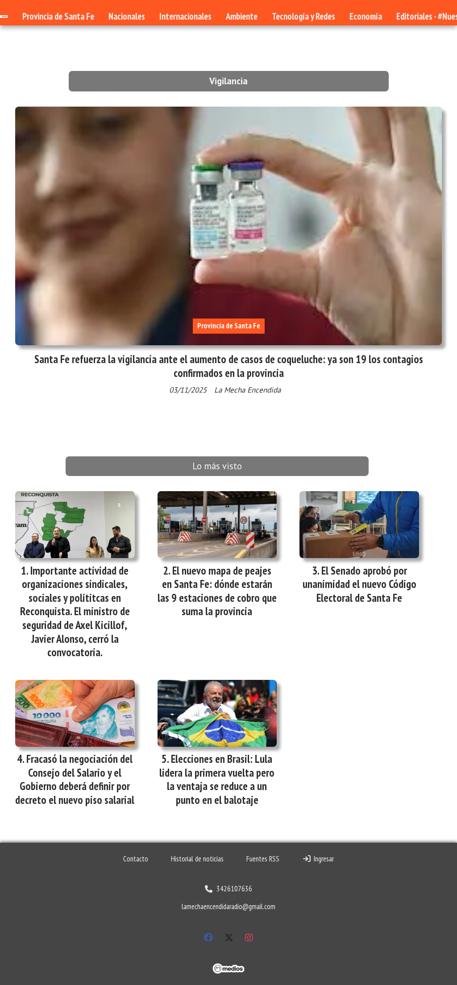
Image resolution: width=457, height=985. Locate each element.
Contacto (135, 859)
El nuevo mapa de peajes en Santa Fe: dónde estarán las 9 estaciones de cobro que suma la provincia (217, 591)
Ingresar (323, 859)
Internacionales (185, 16)
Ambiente (242, 16)
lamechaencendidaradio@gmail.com (228, 906)
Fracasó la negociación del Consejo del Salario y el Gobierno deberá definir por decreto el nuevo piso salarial (74, 779)
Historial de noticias (197, 859)
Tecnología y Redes (303, 16)
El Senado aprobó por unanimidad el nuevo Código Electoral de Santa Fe (359, 584)
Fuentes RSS (262, 859)
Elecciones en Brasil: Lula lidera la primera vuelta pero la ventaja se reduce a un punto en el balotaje (216, 779)
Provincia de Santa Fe (58, 16)
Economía (365, 16)
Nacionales (126, 16)
